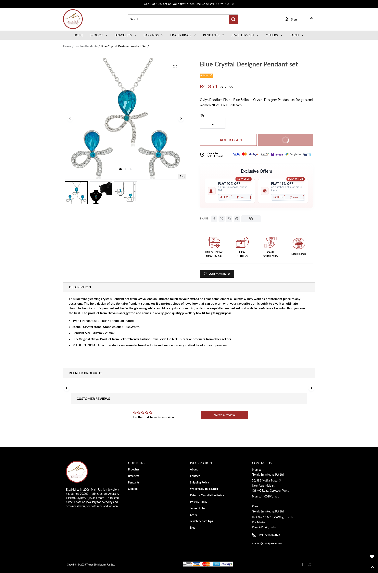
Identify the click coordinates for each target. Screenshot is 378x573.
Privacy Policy (198, 501)
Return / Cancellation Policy (207, 495)
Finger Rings (180, 35)
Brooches (133, 469)
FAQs (193, 514)
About (194, 469)
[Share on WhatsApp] (229, 219)
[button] (99, 35)
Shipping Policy (199, 482)
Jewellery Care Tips (201, 521)
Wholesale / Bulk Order (204, 488)
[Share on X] (222, 219)
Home (67, 46)
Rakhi (294, 35)
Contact (195, 476)
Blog (192, 527)
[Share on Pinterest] (237, 219)
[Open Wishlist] (372, 557)
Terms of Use (197, 508)
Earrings (151, 35)
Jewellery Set (242, 35)
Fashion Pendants (86, 46)
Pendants (211, 35)
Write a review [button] (224, 415)
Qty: (202, 115)
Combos (133, 488)
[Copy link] (251, 218)
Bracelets (123, 35)
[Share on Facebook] (214, 219)
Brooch (96, 35)
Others (272, 35)
